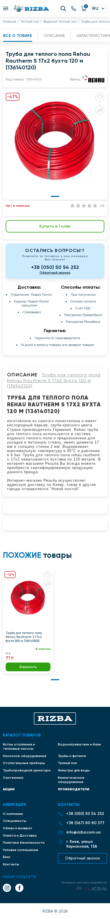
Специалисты (14, 821)
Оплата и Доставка (20, 835)
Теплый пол (29, 21)
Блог (6, 857)
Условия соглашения (20, 850)
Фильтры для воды (74, 770)
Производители (73, 789)
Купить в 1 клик (55, 226)
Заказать (28, 666)
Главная (9, 21)
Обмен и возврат (17, 828)
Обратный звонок (55, 273)
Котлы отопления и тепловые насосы (19, 746)
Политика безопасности (24, 843)
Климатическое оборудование (71, 780)
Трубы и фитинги (72, 756)
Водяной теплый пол (60, 21)
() (102, 205)
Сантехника (13, 778)
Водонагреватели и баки (79, 744)
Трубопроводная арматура (26, 770)
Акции (9, 789)
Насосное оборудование (25, 756)
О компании (13, 814)
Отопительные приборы (24, 763)
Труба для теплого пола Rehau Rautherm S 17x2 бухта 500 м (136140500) (24, 637)
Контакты (11, 864)
